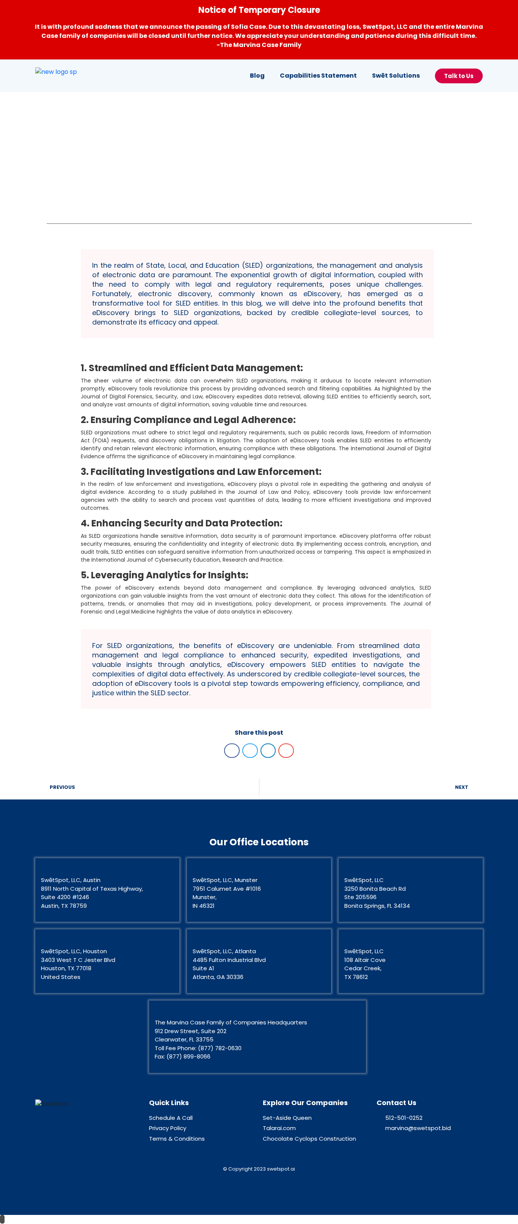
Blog (257, 75)
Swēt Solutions (396, 75)
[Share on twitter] (250, 750)
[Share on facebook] (232, 750)
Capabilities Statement (318, 75)
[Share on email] (286, 750)
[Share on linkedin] (268, 750)
